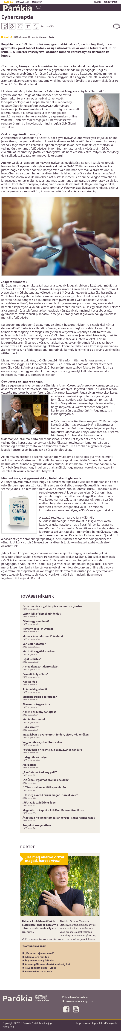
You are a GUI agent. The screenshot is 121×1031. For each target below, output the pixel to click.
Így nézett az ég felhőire (39, 960)
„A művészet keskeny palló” (40, 772)
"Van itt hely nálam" (35, 674)
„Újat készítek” (32, 659)
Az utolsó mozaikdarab (38, 971)
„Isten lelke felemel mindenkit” (42, 613)
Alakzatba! (29, 765)
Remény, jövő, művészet (38, 629)
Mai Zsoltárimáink (34, 719)
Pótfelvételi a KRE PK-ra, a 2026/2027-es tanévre (52, 749)
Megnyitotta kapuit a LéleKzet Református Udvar (53, 810)
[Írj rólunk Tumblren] (36, 26)
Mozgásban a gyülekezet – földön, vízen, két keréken (56, 734)
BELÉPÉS (97, 2)
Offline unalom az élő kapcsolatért (44, 787)
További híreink (37, 596)
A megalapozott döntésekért (40, 666)
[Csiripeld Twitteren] (20, 26)
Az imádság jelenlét (35, 689)
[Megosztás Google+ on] (12, 26)
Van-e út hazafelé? (34, 644)
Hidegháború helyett (36, 757)
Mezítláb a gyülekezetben (39, 651)
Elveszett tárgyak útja (36, 704)
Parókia (17, 8)
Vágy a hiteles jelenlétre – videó (42, 742)
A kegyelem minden (37, 956)
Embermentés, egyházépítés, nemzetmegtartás (52, 606)
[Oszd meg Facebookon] (4, 26)
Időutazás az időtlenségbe (39, 802)
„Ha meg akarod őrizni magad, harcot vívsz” (50, 795)
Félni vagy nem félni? (36, 621)
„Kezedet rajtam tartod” (39, 953)
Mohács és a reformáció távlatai (43, 636)
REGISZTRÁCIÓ (111, 2)
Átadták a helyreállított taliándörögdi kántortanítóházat (59, 817)
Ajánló (8, 37)
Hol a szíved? (31, 727)
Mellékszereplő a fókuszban (40, 697)
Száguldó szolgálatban (37, 825)
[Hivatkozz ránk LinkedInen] (28, 26)
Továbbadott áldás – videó (40, 967)
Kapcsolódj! (30, 681)
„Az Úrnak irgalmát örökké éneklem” (46, 780)
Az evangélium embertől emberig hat (47, 964)
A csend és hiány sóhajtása (39, 712)
